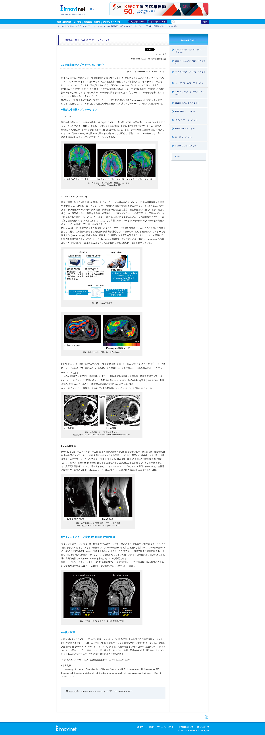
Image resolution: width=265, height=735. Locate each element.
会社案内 (140, 727)
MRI (178, 156)
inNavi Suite (70, 26)
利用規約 (150, 727)
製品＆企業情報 (64, 22)
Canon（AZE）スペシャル (187, 146)
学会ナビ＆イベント (112, 22)
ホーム (95, 9)
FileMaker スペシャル (184, 128)
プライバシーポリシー (166, 727)
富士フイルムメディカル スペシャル (190, 62)
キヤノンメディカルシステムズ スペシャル (190, 50)
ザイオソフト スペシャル (186, 120)
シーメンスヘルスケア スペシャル (190, 83)
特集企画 (88, 22)
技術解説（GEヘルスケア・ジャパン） (127, 26)
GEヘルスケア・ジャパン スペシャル (93, 26)
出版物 (97, 22)
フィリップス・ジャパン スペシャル (190, 73)
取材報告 (77, 22)
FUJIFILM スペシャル (185, 111)
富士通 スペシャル (183, 137)
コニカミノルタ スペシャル (187, 103)
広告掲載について (186, 727)
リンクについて (202, 727)
